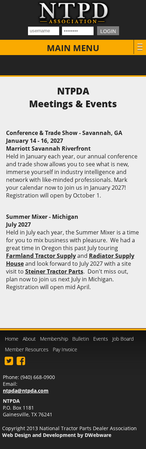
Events (100, 338)
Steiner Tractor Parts (54, 271)
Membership (54, 338)
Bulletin (80, 338)
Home (11, 338)
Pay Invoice (65, 349)
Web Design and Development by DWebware (56, 435)
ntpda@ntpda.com (26, 390)
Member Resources (27, 349)
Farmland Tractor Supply (41, 256)
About (29, 338)
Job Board (123, 338)
